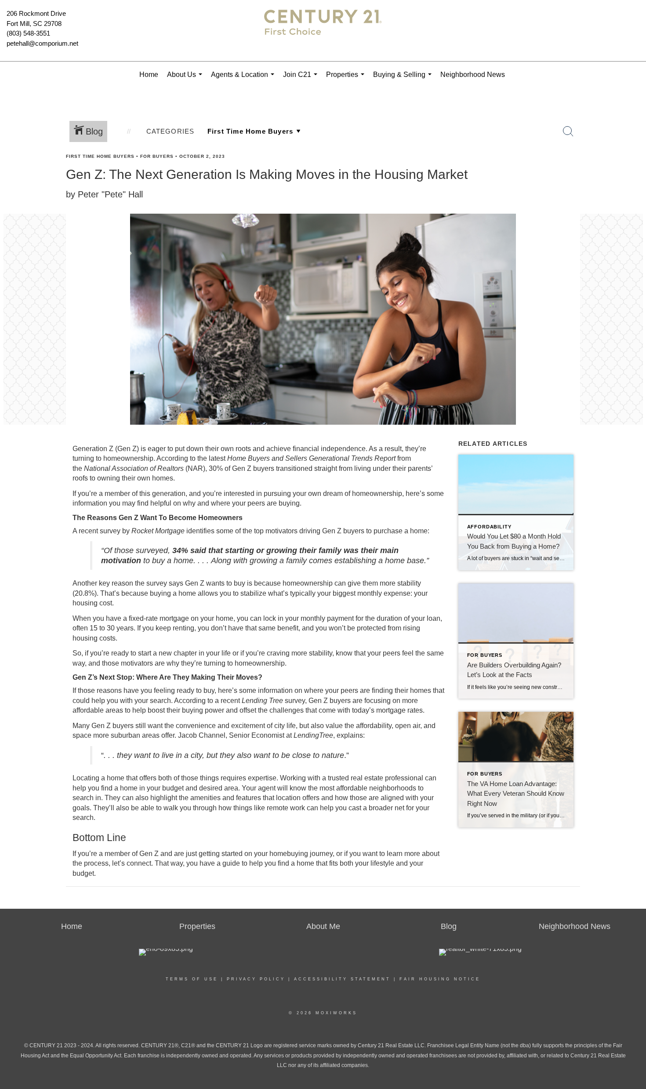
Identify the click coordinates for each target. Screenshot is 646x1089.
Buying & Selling (404, 79)
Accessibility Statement (342, 979)
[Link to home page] (323, 31)
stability (320, 653)
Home (148, 74)
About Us (186, 79)
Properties (347, 79)
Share (632, 173)
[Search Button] (568, 131)
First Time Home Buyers (100, 156)
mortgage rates (399, 710)
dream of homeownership (362, 493)
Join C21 (302, 79)
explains (350, 735)
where (313, 690)
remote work (286, 808)
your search (152, 700)
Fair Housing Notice (439, 979)
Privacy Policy (256, 979)
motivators (281, 531)
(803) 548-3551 (28, 33)
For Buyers (157, 156)
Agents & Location (244, 79)
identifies (200, 531)
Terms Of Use (192, 979)
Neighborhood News (472, 74)
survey (295, 700)
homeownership (128, 458)
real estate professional (387, 778)
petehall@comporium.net (42, 43)
